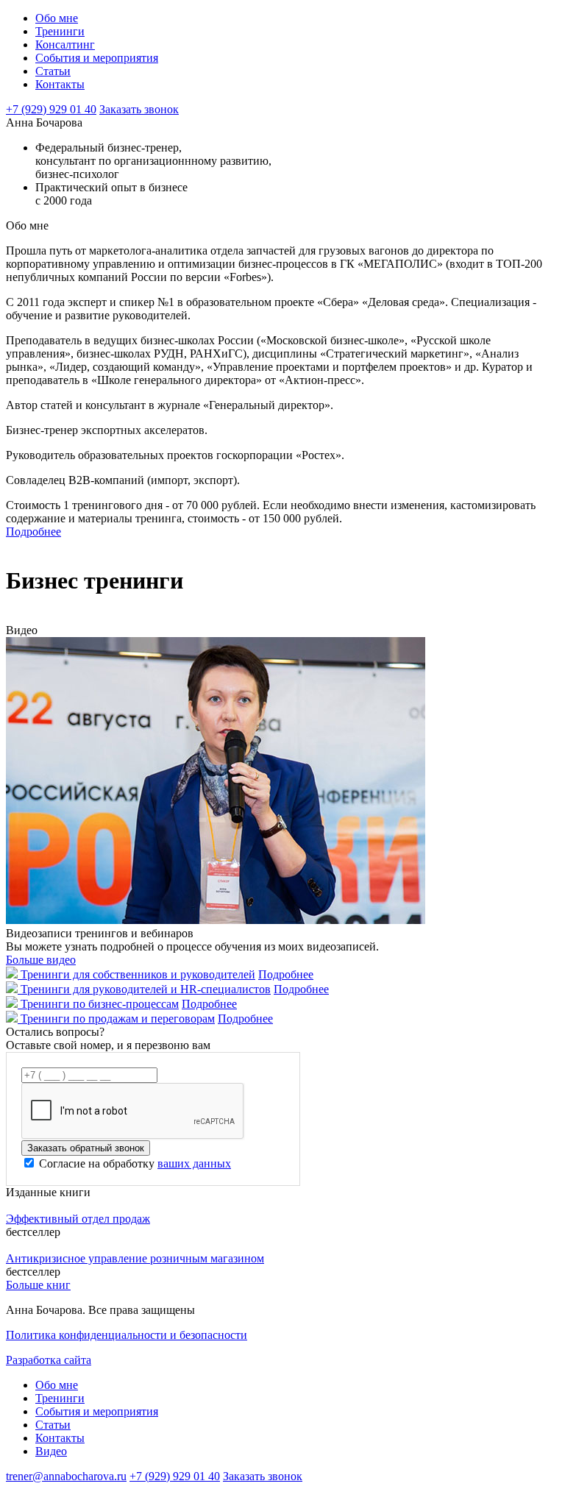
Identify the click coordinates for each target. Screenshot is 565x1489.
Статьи (53, 71)
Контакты (60, 84)
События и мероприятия (96, 57)
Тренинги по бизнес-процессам (100, 1004)
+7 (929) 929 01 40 (51, 109)
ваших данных (194, 1163)
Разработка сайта (48, 1360)
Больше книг (38, 1285)
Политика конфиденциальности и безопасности (126, 1335)
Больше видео (41, 959)
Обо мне (56, 18)
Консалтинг (65, 44)
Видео (51, 1451)
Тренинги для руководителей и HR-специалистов (146, 989)
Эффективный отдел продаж (78, 1218)
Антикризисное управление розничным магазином (135, 1258)
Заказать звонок (139, 109)
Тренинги (60, 31)
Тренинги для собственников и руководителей (138, 974)
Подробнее (33, 531)
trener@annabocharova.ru (66, 1476)
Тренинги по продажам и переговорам (118, 1018)
